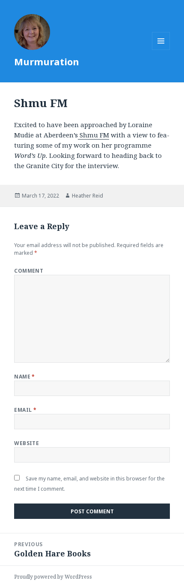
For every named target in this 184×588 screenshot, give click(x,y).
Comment (28, 270)
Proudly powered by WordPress (53, 576)
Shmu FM (93, 135)
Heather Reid (87, 195)
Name (24, 376)
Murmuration (46, 61)
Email (25, 409)
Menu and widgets (161, 49)
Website (26, 443)
